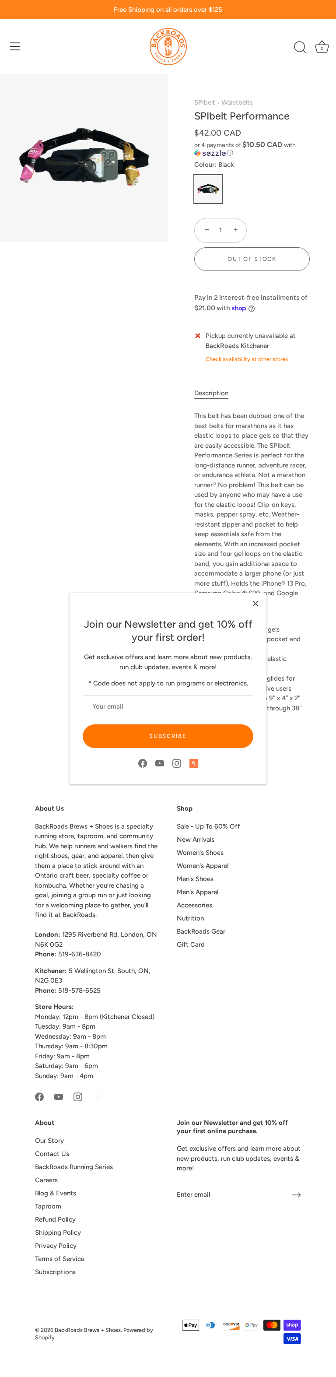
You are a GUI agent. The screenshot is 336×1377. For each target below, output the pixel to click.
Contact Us (52, 1154)
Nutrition (190, 918)
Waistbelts (237, 102)
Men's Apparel (197, 892)
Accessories (194, 905)
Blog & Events (55, 1193)
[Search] (300, 47)
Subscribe (167, 736)
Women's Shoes (200, 853)
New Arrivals (195, 839)
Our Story (49, 1141)
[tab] (215, 393)
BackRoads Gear (201, 931)
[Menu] (15, 46)
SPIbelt (204, 102)
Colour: (214, 165)
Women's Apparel (202, 866)
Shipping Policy (58, 1232)
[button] (252, 149)
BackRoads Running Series (74, 1167)
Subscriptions (55, 1272)
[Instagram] (176, 763)
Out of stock (252, 259)
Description (211, 393)
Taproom (48, 1206)
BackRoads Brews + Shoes (88, 1330)
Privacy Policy (56, 1246)
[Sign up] (296, 1195)
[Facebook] (142, 763)
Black (208, 189)
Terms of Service (59, 1259)
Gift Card (191, 944)
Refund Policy (55, 1219)
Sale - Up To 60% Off (208, 826)
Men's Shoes (195, 879)
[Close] (255, 603)
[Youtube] (159, 763)
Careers (46, 1180)
